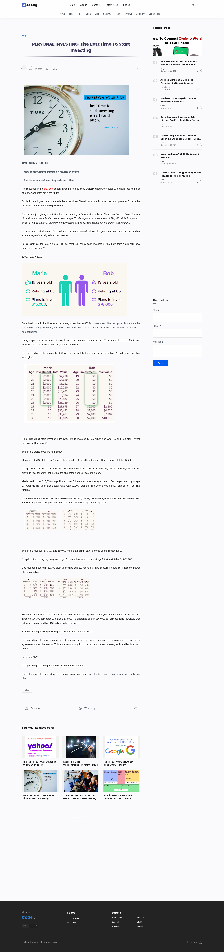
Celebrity (140, 13)
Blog (97, 13)
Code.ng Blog (79, 942)
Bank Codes (154, 13)
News (62, 13)
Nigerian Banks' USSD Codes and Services (179, 155)
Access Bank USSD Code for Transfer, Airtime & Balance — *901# (178, 81)
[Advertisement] (81, 853)
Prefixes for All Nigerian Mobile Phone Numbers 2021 (178, 100)
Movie (116, 926)
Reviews (128, 13)
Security (107, 13)
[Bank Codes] (165, 87)
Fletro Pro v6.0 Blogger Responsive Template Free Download (180, 174)
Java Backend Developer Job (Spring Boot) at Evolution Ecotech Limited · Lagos (180, 118)
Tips (79, 13)
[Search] (197, 5)
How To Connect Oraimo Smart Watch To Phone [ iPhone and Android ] (178, 63)
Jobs (71, 13)
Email (157, 325)
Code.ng (30, 5)
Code (88, 13)
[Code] (162, 105)
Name (156, 310)
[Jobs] (162, 124)
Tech (117, 13)
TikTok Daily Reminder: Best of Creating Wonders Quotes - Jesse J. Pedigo (180, 137)
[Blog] (162, 68)
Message (159, 341)
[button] (192, 5)
